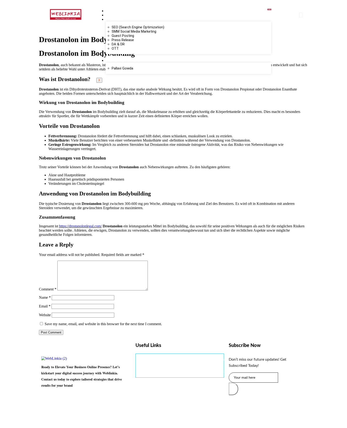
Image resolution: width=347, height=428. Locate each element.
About (114, 15)
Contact (116, 56)
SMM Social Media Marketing (134, 31)
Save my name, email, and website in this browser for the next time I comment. (103, 324)
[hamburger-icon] (269, 9)
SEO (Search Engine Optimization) (138, 27)
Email (45, 306)
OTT (115, 48)
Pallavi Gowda (122, 68)
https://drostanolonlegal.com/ (80, 226)
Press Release (123, 40)
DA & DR (118, 44)
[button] (300, 15)
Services (116, 19)
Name (45, 297)
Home (114, 11)
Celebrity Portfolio (124, 60)
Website (45, 315)
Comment (47, 289)
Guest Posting (123, 36)
